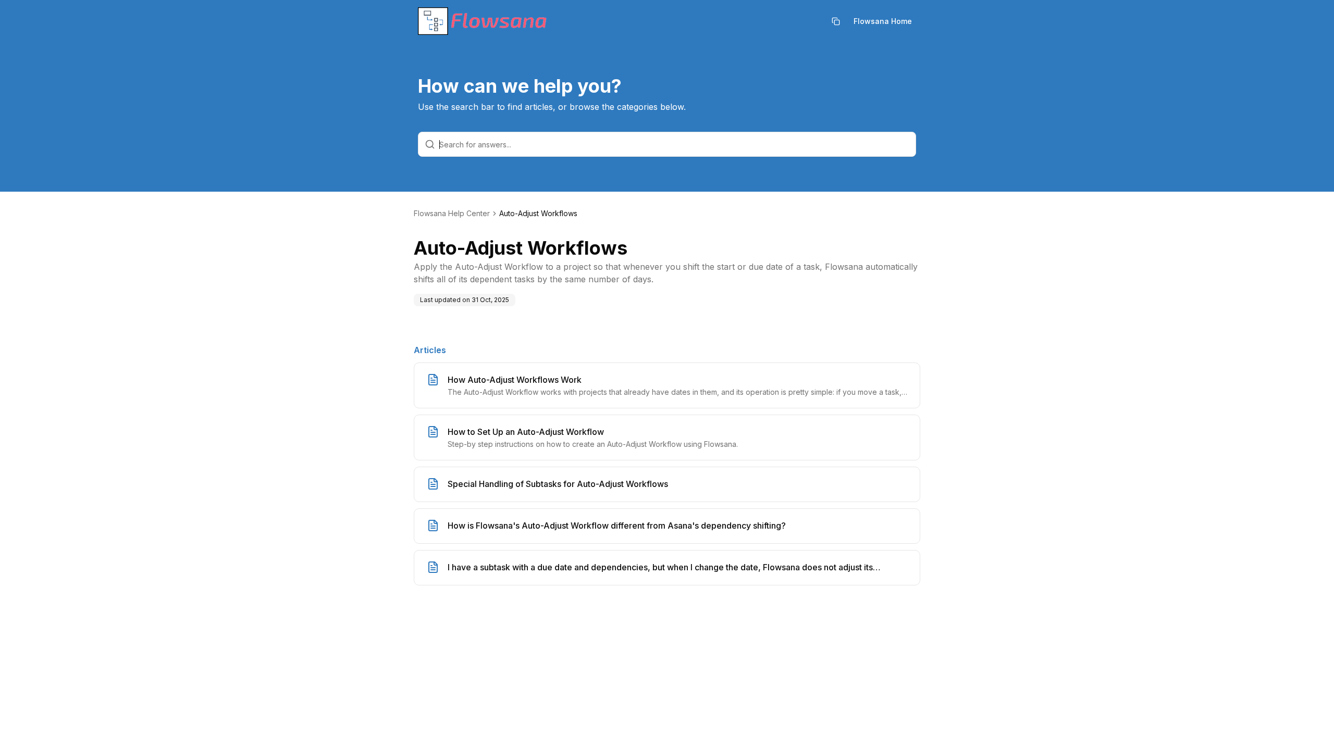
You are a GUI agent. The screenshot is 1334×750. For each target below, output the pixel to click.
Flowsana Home (883, 21)
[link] (538, 213)
